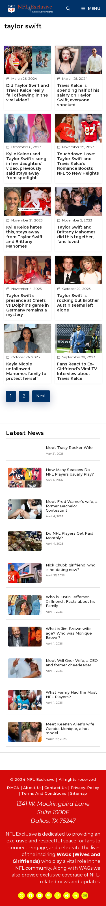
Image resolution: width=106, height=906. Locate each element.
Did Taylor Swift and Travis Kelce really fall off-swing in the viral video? (27, 92)
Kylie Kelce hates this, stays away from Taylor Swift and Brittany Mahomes (24, 237)
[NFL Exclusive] (31, 8)
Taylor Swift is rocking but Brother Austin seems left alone (78, 302)
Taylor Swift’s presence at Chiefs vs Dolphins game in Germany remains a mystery (27, 305)
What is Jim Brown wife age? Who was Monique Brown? (69, 633)
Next (41, 395)
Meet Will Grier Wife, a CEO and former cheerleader (72, 662)
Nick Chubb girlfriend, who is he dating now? (71, 567)
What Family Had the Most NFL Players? (71, 694)
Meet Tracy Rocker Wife (69, 447)
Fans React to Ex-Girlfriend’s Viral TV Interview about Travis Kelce (77, 371)
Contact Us (55, 787)
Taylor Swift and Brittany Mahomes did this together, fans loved (76, 234)
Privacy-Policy (85, 787)
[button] (68, 8)
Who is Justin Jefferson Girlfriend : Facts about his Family (70, 601)
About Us (32, 787)
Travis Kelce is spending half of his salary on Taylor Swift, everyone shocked (78, 95)
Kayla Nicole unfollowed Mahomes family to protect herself (26, 371)
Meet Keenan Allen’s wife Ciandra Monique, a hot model (70, 728)
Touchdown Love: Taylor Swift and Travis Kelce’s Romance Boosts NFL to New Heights (78, 163)
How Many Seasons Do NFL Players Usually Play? (70, 471)
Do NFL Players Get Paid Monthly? (69, 535)
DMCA (13, 787)
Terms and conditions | (45, 793)
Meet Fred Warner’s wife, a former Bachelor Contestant (72, 505)
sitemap (78, 793)
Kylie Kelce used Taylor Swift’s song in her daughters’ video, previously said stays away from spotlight (26, 165)
